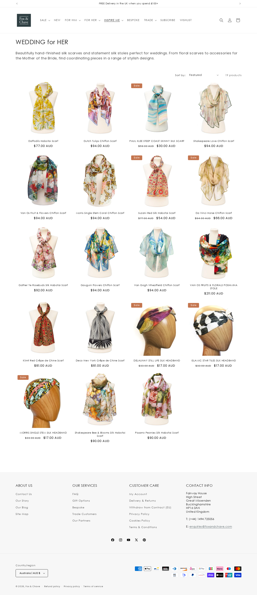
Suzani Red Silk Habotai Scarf (157, 212)
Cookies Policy (139, 520)
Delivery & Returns (142, 500)
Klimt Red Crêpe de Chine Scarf (43, 360)
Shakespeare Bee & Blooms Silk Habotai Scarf (100, 434)
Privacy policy (72, 586)
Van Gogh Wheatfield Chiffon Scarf (157, 285)
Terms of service (93, 586)
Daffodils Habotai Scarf (43, 140)
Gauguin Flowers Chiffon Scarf (100, 285)
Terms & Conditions (143, 527)
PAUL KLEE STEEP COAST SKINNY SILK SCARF (156, 140)
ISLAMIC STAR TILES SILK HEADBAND (214, 360)
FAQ (75, 494)
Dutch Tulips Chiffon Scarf (100, 140)
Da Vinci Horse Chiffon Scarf (214, 212)
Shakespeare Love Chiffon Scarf (213, 140)
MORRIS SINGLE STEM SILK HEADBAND (43, 432)
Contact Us (24, 494)
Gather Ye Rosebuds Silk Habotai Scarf (43, 285)
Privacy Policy (139, 514)
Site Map (22, 514)
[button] (45, 20)
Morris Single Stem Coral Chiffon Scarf (100, 212)
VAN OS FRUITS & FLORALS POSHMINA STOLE (213, 287)
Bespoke (78, 507)
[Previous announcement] (17, 3)
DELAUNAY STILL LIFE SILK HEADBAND (157, 360)
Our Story (22, 500)
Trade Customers (84, 514)
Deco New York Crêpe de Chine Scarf (100, 360)
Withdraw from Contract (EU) (150, 507)
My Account (138, 494)
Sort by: (180, 75)
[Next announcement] (240, 3)
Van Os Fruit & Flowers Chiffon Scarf (43, 212)
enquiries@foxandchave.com (210, 526)
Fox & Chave (33, 586)
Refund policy (52, 586)
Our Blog (22, 507)
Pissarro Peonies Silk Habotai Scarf (157, 432)
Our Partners (81, 520)
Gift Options (81, 500)
